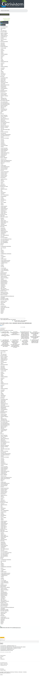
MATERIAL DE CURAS (4, 186)
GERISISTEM (2, 156)
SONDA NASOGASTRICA (5, 471)
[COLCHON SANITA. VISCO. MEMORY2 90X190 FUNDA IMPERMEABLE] (20, 321)
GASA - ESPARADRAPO (5, 510)
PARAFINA (2, 428)
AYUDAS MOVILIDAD (4, 231)
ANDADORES (3, 228)
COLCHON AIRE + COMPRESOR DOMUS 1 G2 (8, 645)
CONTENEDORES (4, 280)
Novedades (2, 625)
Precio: (1, 325)
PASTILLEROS (3, 28)
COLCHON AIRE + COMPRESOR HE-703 (7, 649)
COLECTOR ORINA (4, 148)
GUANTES (2, 170)
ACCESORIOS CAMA (4, 77)
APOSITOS (2, 503)
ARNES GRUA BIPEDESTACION (6, 160)
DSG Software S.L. (7, 672)
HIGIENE (2, 361)
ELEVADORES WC (4, 36)
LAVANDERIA (3, 596)
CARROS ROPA (3, 223)
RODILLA (2, 251)
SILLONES (2, 89)
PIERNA (2, 250)
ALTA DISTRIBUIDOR (5, 14)
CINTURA (2, 266)
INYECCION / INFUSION (5, 138)
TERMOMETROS (3, 98)
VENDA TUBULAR (4, 212)
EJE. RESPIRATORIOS (4, 293)
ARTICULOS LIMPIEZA (4, 277)
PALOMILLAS (3, 144)
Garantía (1, 656)
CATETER (2, 140)
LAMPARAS (2, 224)
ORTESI (1, 558)
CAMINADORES (3, 232)
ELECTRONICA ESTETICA (5, 122)
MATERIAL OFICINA (3, 214)
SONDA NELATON (4, 154)
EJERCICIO (2, 309)
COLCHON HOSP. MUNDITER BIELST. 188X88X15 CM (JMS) (10, 648)
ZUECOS (2, 303)
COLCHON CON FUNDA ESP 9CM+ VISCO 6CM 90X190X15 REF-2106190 (5, 345)
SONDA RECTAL (3, 155)
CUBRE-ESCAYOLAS (4, 35)
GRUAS (2, 164)
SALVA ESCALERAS (4, 169)
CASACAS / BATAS (4, 301)
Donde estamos (3, 655)
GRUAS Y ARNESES (3, 157)
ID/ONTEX (2, 50)
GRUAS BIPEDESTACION (5, 166)
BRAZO (2, 255)
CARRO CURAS (3, 220)
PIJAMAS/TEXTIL (3, 87)
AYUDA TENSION (3, 94)
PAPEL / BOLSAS (3, 288)
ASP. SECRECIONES (4, 422)
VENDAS (2, 204)
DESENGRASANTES (4, 281)
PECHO (2, 271)
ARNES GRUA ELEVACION (5, 161)
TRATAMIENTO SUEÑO (4, 298)
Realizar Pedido (3, 670)
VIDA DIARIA (2, 304)
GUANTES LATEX (4, 174)
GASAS (2, 197)
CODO (2, 257)
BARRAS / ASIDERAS (4, 33)
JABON (2, 71)
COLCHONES (3, 83)
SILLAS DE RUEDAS (4, 237)
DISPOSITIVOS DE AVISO (5, 406)
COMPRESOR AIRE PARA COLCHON (34, 342)
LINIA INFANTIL (3, 177)
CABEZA (2, 265)
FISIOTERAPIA (3, 192)
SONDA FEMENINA (4, 150)
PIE (1, 562)
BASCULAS (2, 479)
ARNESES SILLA (3, 230)
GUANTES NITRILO (4, 175)
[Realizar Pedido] (1, 15)
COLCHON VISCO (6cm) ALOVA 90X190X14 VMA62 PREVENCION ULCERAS (15, 346)
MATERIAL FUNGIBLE (4, 95)
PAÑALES (2, 180)
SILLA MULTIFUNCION (5, 240)
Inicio (1, 319)
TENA (2, 59)
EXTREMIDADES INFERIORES (6, 246)
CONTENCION (2, 45)
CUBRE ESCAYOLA (4, 179)
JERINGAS (2, 143)
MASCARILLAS (2, 185)
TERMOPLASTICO (4, 262)
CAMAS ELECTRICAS (4, 82)
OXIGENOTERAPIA (3, 272)
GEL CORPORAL (3, 123)
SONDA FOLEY (3, 151)
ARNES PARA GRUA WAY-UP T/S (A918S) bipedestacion (10, 627)
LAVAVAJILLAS (3, 286)
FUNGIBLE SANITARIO (4, 451)
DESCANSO (2, 76)
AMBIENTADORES (4, 276)
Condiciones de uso (3, 665)
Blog (1, 657)
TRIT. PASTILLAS (3, 30)
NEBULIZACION (3, 106)
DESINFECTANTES (4, 189)
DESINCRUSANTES (4, 282)
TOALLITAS (3, 75)
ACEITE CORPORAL (4, 115)
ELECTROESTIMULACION (5, 104)
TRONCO (2, 576)
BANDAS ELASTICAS (4, 292)
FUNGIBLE (2, 193)
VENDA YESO (3, 213)
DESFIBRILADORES (3, 90)
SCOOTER (2, 236)
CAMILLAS (2, 219)
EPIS (1, 112)
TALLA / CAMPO (3, 202)
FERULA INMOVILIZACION (5, 260)
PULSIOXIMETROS (4, 109)
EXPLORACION (3, 133)
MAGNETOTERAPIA (4, 105)
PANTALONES (3, 302)
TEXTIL (2, 313)
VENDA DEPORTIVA (4, 208)
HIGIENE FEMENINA (4, 54)
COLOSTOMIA (3, 268)
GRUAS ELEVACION (4, 484)
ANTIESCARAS (3, 229)
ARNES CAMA (3, 80)
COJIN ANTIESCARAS (4, 41)
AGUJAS (2, 139)
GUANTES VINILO (4, 176)
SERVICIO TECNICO (3, 294)
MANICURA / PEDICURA (5, 445)
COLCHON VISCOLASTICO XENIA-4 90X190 (25, 343)
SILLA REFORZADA (4, 241)
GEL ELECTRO (3, 124)
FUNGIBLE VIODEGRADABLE (6, 134)
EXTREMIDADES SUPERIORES (6, 253)
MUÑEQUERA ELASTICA (5, 261)
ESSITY (2, 191)
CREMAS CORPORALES (5, 438)
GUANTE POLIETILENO (5, 171)
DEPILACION (3, 120)
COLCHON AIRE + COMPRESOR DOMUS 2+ (5, 335)
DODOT (2, 49)
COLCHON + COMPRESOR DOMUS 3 (15, 334)
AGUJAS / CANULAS (4, 116)
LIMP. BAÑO (3, 287)
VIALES (2, 130)
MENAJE (2, 312)
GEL (1, 70)
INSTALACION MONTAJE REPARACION (7, 296)
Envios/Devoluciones (3, 662)
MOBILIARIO (2, 215)
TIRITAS (2, 203)
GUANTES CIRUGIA (4, 489)
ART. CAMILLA (3, 117)
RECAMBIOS (3, 297)
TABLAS (2, 40)
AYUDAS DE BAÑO (3, 31)
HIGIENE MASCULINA (4, 61)
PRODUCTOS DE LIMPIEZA (5, 275)
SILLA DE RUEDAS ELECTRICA (6, 552)
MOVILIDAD (3, 44)
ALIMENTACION (3, 306)
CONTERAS (3, 547)
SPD (1, 29)
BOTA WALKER (3, 247)
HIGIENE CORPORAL (4, 66)
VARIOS (2, 60)
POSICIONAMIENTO (4, 88)
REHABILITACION (3, 602)
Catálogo (4, 319)
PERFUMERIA (3, 395)
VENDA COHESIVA (4, 206)
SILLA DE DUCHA (4, 39)
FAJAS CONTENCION (4, 270)
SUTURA (2, 201)
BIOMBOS (2, 218)
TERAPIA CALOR (3, 110)
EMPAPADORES (3, 86)
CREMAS (2, 69)
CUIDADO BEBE (3, 370)
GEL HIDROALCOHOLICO (5, 135)
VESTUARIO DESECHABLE (5, 129)
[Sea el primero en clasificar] (22, 327)
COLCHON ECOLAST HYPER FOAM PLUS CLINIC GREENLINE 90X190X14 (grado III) (25, 337)
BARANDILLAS (3, 81)
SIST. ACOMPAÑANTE (4, 242)
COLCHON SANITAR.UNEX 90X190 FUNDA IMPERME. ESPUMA (34, 337)
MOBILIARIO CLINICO (4, 531)
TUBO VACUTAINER (4, 145)
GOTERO (2, 460)
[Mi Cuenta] (0, 15)
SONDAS (2, 146)
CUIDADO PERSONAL (4, 46)
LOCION (2, 72)
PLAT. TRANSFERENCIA (5, 235)
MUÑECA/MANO (3, 571)
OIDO (1, 417)
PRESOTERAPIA (3, 586)
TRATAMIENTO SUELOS (5, 289)
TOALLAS (2, 128)
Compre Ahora (2, 637)
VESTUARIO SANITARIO (4, 299)
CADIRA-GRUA (3, 165)
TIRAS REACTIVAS (4, 99)
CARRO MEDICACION (4, 536)
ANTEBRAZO (3, 256)
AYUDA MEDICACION (4, 26)
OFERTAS (2, 243)
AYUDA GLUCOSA (4, 93)
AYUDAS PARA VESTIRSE (5, 307)
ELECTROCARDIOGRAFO (5, 103)
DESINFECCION (3, 121)
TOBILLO (2, 252)
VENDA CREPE (3, 207)
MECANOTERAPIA (4, 225)
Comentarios (2, 651)
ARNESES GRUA (3, 159)
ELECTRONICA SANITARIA (4, 100)
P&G (1, 380)
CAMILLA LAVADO (4, 34)
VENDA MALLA (3, 525)
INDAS (2, 51)
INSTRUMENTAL (3, 515)
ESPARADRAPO (3, 196)
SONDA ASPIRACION (4, 149)
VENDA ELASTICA (4, 209)
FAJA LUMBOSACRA (4, 269)
